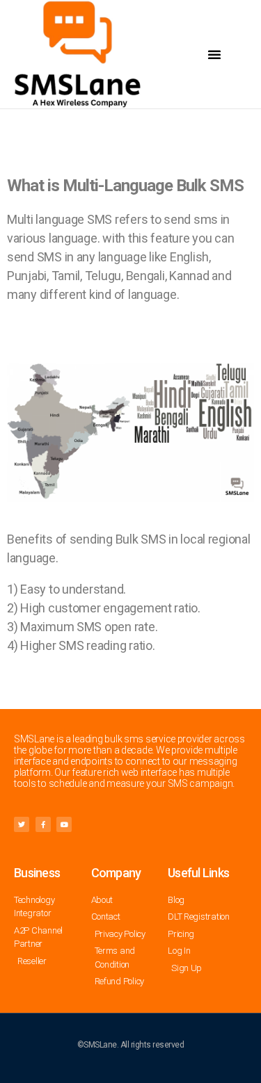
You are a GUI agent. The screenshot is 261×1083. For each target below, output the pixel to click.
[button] (214, 54)
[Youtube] (64, 824)
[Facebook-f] (43, 824)
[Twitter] (21, 824)
